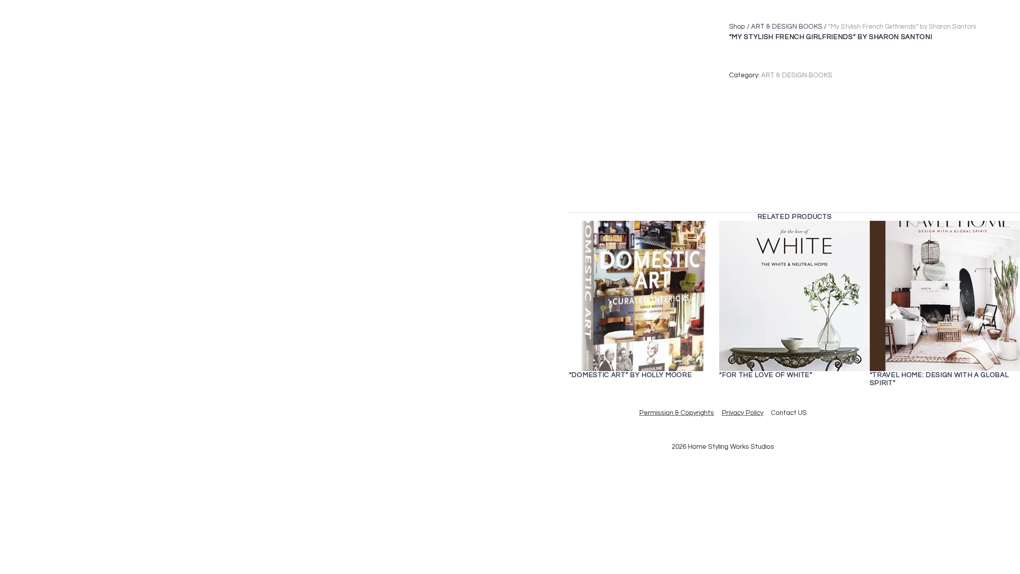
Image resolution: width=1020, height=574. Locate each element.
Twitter (909, 10)
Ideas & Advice (708, 10)
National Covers (631, 10)
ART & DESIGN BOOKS (786, 26)
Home (505, 10)
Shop (737, 26)
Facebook (865, 10)
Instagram (953, 10)
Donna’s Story (555, 10)
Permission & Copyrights (676, 413)
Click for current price (789, 46)
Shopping (766, 10)
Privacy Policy (742, 413)
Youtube (999, 10)
